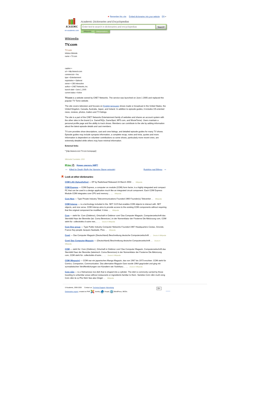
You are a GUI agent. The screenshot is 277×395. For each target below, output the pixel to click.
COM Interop (71, 204)
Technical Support (99, 287)
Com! (67, 235)
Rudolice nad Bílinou (153, 169)
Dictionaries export (71, 291)
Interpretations (102, 31)
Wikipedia (87, 31)
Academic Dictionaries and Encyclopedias (105, 21)
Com (67, 215)
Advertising (110, 287)
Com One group (73, 227)
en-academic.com (72, 30)
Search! (161, 27)
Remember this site (118, 17)
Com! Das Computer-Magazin (79, 240)
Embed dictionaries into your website (144, 17)
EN (163, 17)
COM (67, 249)
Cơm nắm (69, 272)
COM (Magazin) (72, 260)
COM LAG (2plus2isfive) (77, 182)
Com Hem (69, 199)
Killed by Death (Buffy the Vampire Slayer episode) (92, 169)
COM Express (71, 187)
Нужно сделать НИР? (87, 165)
